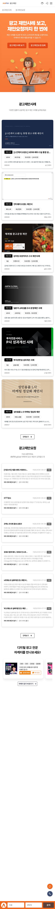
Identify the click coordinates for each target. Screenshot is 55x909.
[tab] (6, 10)
